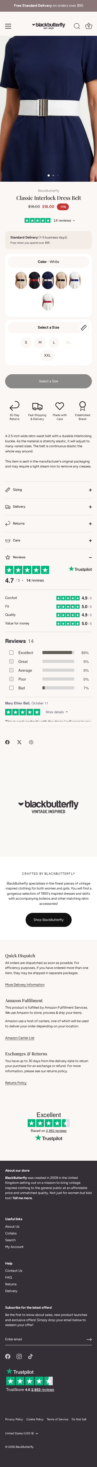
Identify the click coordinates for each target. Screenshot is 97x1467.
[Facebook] (7, 1356)
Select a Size (48, 327)
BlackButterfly (48, 191)
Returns (18, 523)
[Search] (77, 27)
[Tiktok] (30, 1356)
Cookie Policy (34, 1419)
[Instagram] (19, 1356)
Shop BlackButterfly (49, 920)
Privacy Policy (14, 1419)
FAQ (8, 1277)
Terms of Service (57, 1419)
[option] (48, 6)
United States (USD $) (19, 1433)
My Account (14, 1247)
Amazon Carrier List (19, 1038)
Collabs (11, 1233)
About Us (12, 1226)
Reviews (18, 557)
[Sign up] (89, 1339)
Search (10, 1240)
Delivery (18, 506)
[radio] (21, 280)
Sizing (17, 490)
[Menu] (8, 26)
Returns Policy (16, 1083)
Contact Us (13, 1271)
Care (16, 540)
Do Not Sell (79, 1419)
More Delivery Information (24, 985)
